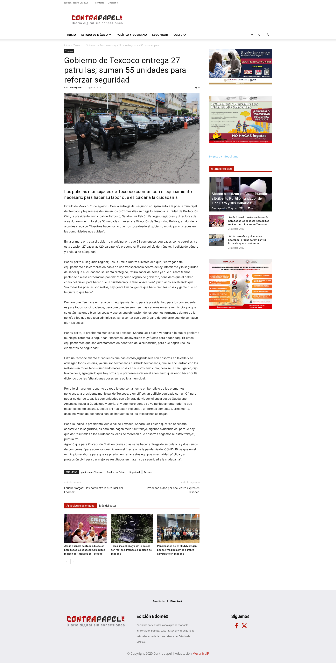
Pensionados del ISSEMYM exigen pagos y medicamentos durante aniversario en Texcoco (177, 550)
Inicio (71, 35)
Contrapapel (75, 87)
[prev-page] (66, 561)
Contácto (99, 2)
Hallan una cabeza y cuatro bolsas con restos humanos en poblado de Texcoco (131, 550)
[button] (267, 35)
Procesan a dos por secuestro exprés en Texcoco (173, 490)
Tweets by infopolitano (223, 156)
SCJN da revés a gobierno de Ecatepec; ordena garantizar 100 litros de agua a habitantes (247, 240)
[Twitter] (259, 34)
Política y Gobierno (131, 35)
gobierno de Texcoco (91, 472)
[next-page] (72, 561)
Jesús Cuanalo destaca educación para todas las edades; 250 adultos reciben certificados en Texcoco (84, 550)
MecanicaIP (200, 653)
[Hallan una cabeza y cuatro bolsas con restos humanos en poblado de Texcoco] (132, 528)
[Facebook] (252, 34)
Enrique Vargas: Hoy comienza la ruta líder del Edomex (93, 490)
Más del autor (107, 505)
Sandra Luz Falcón (116, 472)
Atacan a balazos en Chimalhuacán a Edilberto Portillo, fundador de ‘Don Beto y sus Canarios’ (239, 198)
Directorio (113, 2)
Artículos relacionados (80, 505)
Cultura (179, 35)
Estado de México (94, 35)
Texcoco (78, 45)
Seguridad (160, 35)
